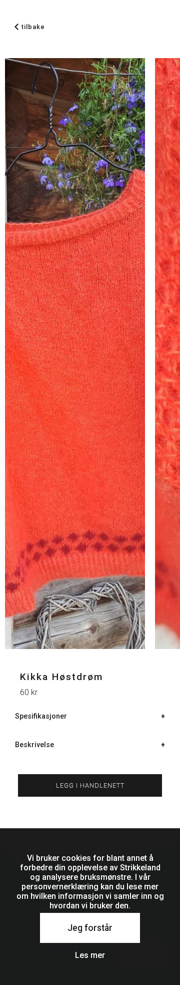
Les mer (90, 955)
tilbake (33, 27)
